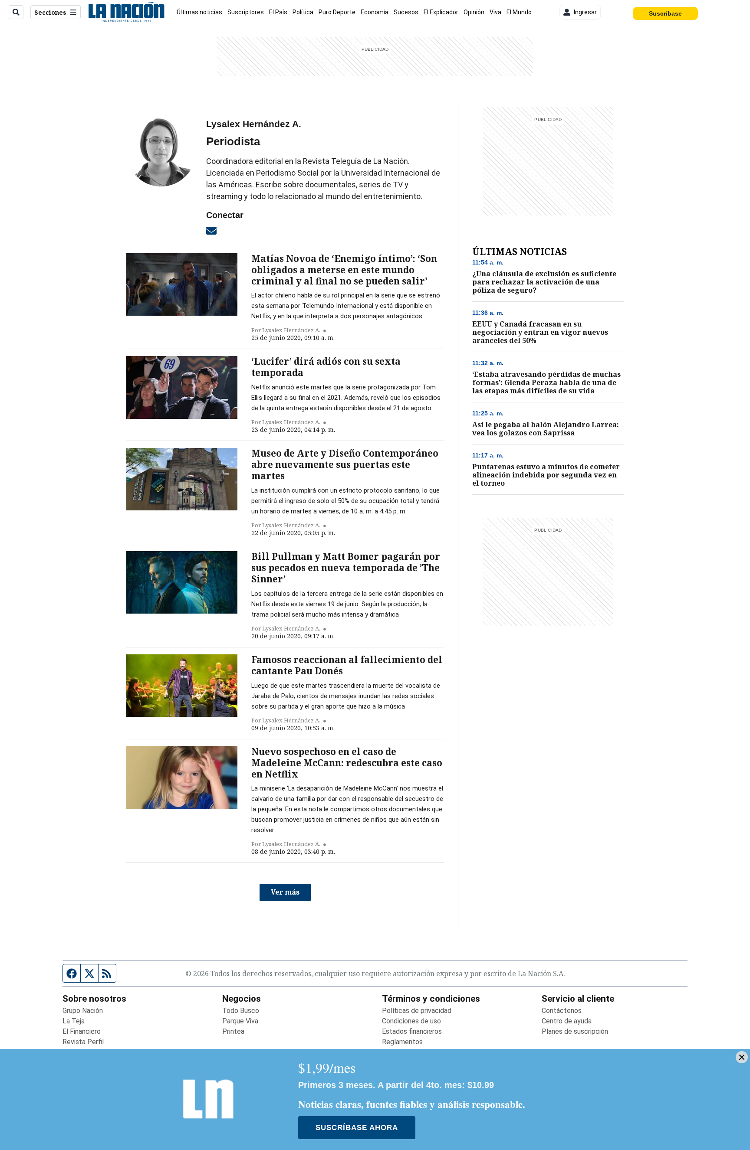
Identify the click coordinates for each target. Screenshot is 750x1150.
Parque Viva (240, 1021)
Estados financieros (412, 1031)
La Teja (73, 1021)
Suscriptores (245, 12)
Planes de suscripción (575, 1031)
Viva (495, 12)
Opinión (474, 12)
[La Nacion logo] (126, 12)
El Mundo (519, 12)
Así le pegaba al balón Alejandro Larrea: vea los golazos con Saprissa (545, 429)
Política (303, 12)
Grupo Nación (82, 1010)
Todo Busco (240, 1010)
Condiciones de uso (411, 1021)
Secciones (50, 12)
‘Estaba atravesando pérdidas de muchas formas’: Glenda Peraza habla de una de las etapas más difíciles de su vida (546, 382)
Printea (233, 1031)
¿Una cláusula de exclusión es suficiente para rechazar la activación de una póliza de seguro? (544, 282)
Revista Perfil (83, 1042)
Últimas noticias (199, 12)
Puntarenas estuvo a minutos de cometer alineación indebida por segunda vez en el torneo (546, 475)
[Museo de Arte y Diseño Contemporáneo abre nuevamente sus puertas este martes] (181, 479)
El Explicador (441, 12)
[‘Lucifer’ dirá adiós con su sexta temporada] (181, 387)
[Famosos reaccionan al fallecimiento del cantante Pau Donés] (181, 685)
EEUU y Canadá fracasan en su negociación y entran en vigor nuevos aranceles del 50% (540, 332)
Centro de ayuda (567, 1021)
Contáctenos (562, 1010)
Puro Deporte (337, 12)
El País (278, 12)
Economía (374, 12)
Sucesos (406, 12)
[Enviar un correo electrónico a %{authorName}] (211, 230)
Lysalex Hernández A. (291, 330)
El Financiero (81, 1031)
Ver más (285, 892)
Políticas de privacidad (416, 1010)
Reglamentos (402, 1042)
